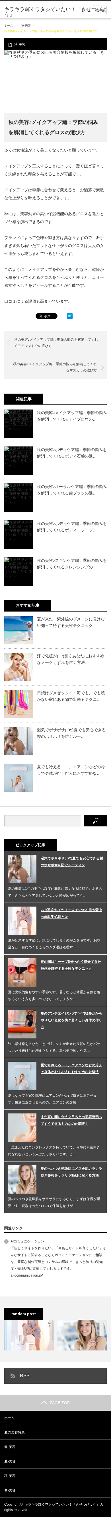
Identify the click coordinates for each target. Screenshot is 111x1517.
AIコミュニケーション (27, 1241)
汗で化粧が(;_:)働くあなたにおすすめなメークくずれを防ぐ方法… (70, 659)
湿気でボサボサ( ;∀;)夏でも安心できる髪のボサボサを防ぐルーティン (72, 861)
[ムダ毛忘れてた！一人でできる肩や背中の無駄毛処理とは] (29, 1335)
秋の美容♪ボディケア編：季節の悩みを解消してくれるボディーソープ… (72, 526)
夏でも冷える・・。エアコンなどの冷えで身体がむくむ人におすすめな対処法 (71, 1068)
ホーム (9, 1418)
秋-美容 (26, 25)
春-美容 (10, 1447)
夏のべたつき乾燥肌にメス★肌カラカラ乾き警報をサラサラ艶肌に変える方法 (71, 1172)
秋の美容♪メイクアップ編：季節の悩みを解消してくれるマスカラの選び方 (55, 367)
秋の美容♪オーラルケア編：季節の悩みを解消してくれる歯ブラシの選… (72, 489)
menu (100, 9)
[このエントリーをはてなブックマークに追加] (70, 317)
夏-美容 (10, 1461)
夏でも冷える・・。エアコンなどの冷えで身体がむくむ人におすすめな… (71, 769)
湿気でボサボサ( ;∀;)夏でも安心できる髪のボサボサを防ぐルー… (71, 733)
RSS (25, 1375)
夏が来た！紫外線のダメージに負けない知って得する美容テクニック (71, 622)
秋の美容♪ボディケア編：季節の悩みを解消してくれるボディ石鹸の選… (72, 452)
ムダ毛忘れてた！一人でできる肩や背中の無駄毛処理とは (71, 913)
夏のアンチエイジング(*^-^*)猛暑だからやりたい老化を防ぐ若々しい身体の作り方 (71, 1020)
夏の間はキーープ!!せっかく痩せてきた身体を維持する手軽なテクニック (71, 965)
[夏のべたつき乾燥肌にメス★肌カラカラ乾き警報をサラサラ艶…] (82, 1335)
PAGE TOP (60, 1402)
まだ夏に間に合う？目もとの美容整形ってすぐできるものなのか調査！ (71, 1120)
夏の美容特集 (14, 1432)
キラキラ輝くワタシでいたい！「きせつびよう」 (55, 12)
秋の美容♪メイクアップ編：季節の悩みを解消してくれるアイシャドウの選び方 (56, 343)
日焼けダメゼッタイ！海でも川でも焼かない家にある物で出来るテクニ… (71, 696)
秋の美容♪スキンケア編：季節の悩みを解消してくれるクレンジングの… (72, 563)
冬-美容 (10, 1490)
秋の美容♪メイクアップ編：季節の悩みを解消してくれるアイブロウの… (72, 415)
